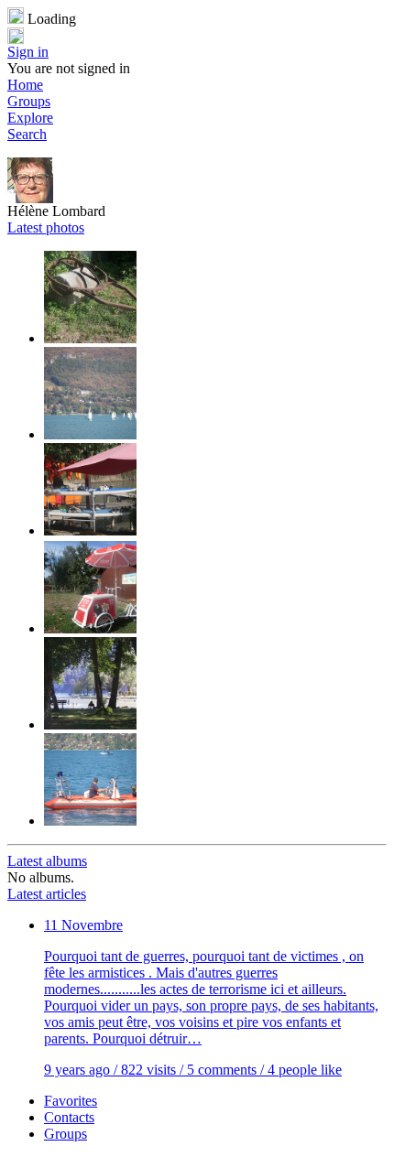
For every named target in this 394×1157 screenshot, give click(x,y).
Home (25, 84)
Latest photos (45, 227)
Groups (28, 101)
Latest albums (47, 861)
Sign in (28, 51)
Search (27, 134)
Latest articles (46, 894)
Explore (30, 117)
